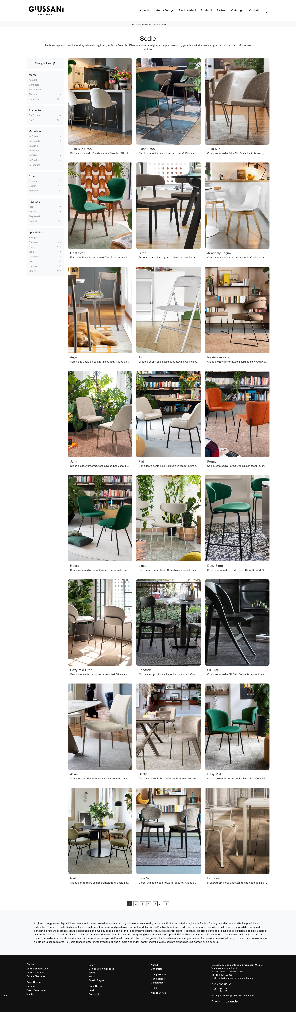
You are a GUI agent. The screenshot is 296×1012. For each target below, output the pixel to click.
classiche (34, 181)
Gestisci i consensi (243, 995)
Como (32, 247)
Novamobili (35, 89)
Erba (31, 252)
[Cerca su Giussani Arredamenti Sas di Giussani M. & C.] (265, 10)
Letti (91, 990)
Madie (30, 994)
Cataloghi (237, 11)
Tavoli (92, 972)
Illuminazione (158, 979)
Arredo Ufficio (158, 993)
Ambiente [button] (35, 111)
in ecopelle (35, 141)
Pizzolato (34, 94)
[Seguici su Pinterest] (225, 989)
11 (165, 903)
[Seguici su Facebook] (214, 989)
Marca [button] (33, 75)
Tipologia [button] (35, 202)
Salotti (92, 965)
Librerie (31, 986)
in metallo (34, 150)
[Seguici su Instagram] (220, 989)
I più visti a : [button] (36, 233)
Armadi (154, 965)
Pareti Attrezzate (36, 990)
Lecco (32, 261)
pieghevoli (34, 216)
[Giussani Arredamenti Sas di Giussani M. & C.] (46, 10)
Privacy (215, 995)
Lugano (33, 266)
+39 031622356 (224, 975)
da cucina (34, 115)
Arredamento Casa (148, 24)
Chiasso (33, 242)
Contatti (254, 11)
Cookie (225, 995)
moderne (34, 190)
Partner (221, 11)
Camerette (156, 969)
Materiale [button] (35, 132)
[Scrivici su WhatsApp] (5, 997)
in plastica (34, 160)
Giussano (34, 256)
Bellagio (33, 237)
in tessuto (34, 165)
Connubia (34, 85)
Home (132, 24)
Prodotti (206, 11)
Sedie (163, 24)
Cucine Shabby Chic (37, 968)
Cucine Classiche (36, 976)
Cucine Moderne (35, 972)
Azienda (144, 11)
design (32, 186)
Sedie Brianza (36, 99)
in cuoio (33, 136)
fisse (32, 207)
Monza (32, 271)
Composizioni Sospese (101, 969)
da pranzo (34, 120)
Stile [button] (32, 176)
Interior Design (164, 11)
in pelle (33, 155)
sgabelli (33, 221)
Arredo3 (33, 80)
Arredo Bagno (96, 980)
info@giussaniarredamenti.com (236, 978)
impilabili (33, 211)
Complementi (158, 982)
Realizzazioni (187, 11)
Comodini (94, 994)
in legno (33, 146)
